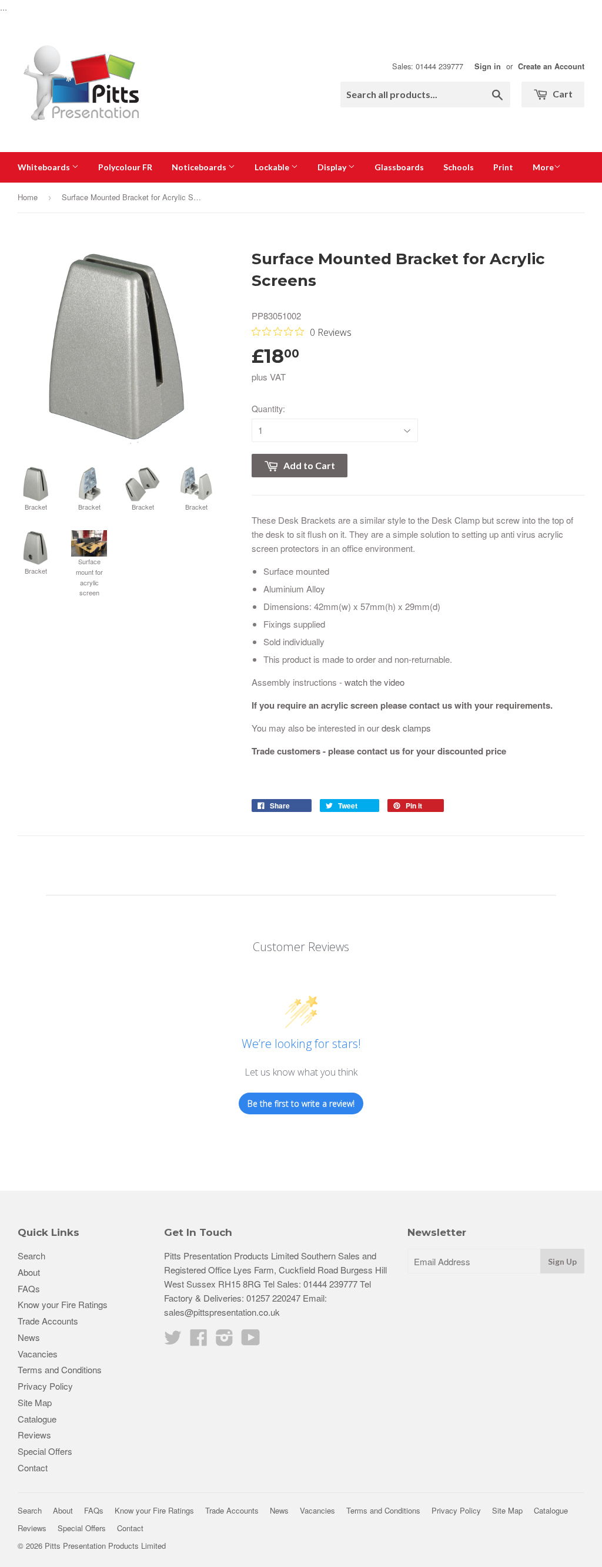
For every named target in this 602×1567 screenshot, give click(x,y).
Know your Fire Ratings (63, 1304)
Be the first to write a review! (301, 1103)
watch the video (374, 682)
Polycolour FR (125, 167)
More (543, 167)
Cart (562, 93)
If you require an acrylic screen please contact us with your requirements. (402, 705)
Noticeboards (200, 167)
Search (31, 1255)
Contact (33, 1467)
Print (503, 167)
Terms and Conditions (60, 1369)
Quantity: (268, 409)
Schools (458, 167)
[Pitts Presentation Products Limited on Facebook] (199, 1341)
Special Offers (45, 1451)
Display (332, 167)
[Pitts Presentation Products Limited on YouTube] (251, 1341)
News (29, 1337)
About (29, 1272)
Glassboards (399, 167)
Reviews (34, 1434)
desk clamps (406, 728)
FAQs (29, 1288)
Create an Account (551, 66)
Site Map (35, 1402)
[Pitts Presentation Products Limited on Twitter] (173, 1341)
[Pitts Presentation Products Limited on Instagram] (224, 1341)
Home (28, 197)
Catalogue (37, 1419)
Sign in (487, 66)
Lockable (273, 167)
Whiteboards (45, 167)
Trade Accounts (48, 1321)
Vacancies (38, 1353)
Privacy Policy (45, 1386)
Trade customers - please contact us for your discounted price (379, 750)
